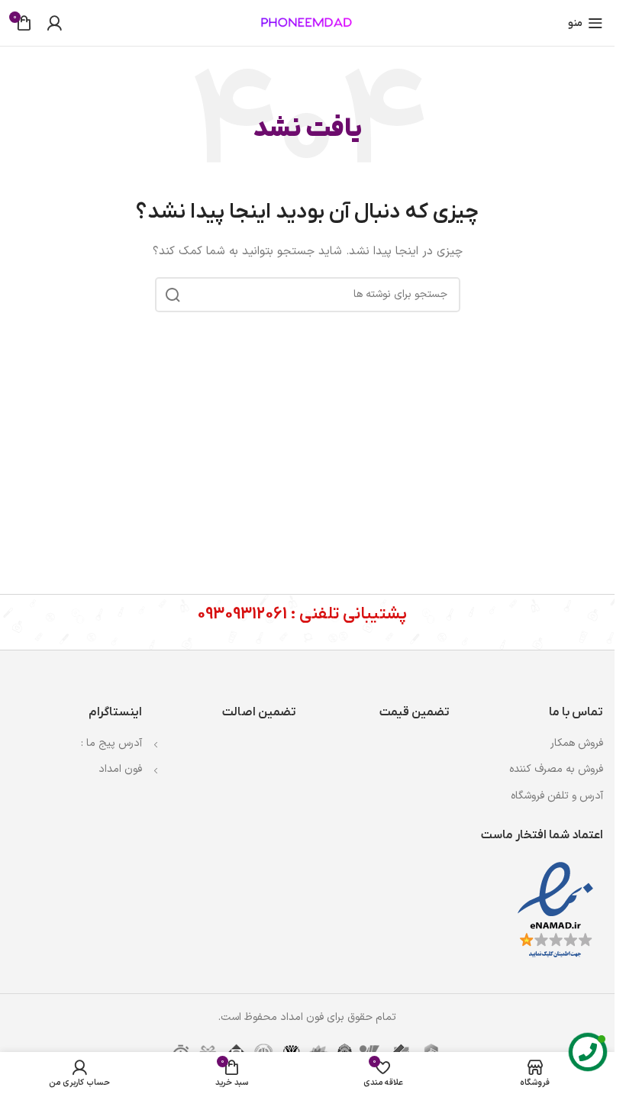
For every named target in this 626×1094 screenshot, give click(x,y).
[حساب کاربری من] (54, 23)
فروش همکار (576, 743)
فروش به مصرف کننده (556, 769)
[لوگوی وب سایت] (307, 23)
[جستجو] (172, 294)
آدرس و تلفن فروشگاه (557, 796)
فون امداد (120, 769)
